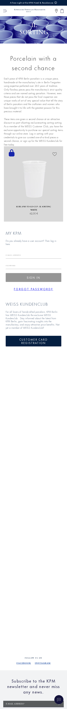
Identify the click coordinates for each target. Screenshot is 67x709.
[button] (56, 11)
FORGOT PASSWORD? (33, 289)
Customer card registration (33, 341)
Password (10, 266)
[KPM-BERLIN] (28, 11)
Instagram (43, 663)
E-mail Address (13, 255)
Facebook (23, 663)
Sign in (33, 277)
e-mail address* (15, 704)
